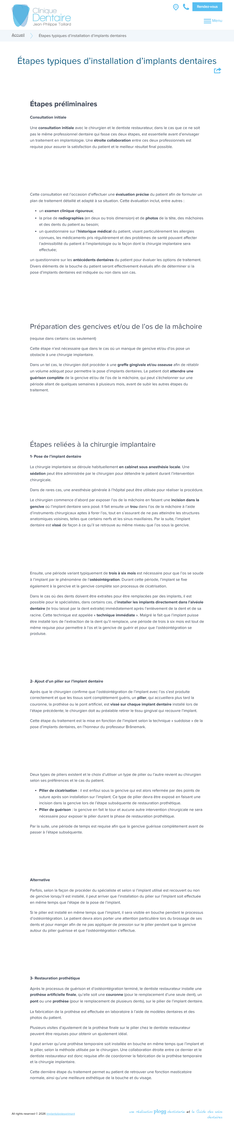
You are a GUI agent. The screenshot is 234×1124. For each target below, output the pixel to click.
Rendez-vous (207, 7)
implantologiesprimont (60, 1114)
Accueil (18, 35)
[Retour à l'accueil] (41, 14)
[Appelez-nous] (186, 6)
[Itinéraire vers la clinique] (175, 7)
